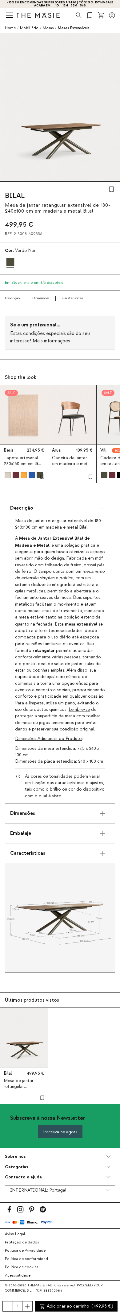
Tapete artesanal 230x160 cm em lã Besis (21, 463)
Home (10, 27)
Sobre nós (15, 1156)
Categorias (16, 1167)
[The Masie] (38, 15)
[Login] (112, 15)
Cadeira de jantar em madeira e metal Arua (71, 463)
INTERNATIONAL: (38, 1190)
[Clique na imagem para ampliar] (60, 918)
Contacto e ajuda (23, 1177)
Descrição (12, 298)
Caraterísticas (72, 298)
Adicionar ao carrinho (80, 1306)
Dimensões (40, 298)
